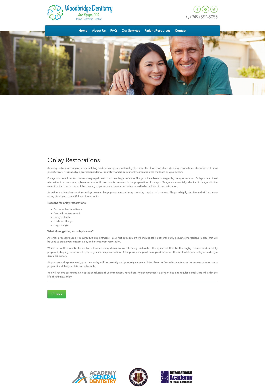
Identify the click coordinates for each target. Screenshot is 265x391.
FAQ (113, 30)
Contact (180, 30)
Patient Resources (157, 30)
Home (83, 30)
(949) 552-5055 (204, 17)
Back (59, 294)
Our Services (131, 30)
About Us (99, 30)
